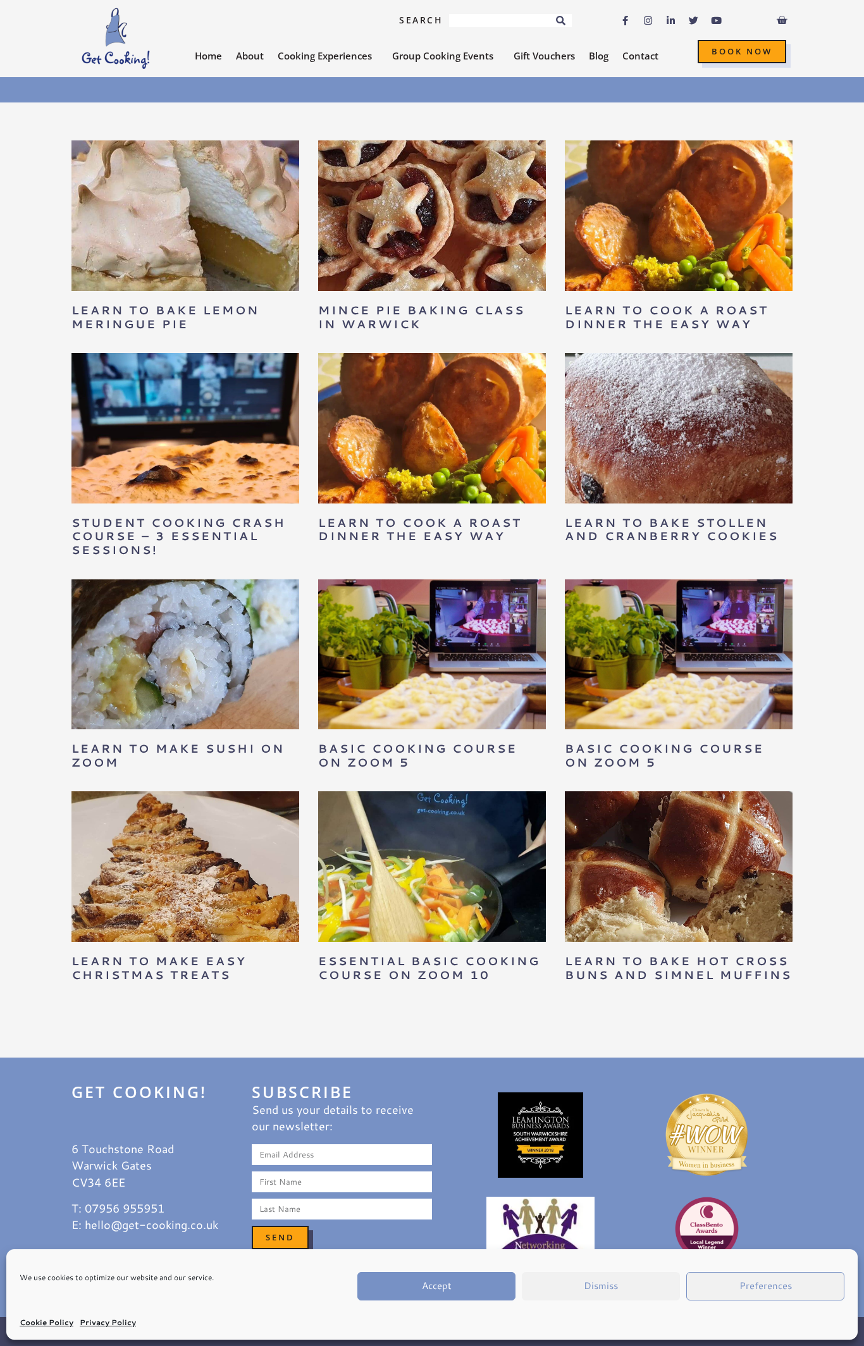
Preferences (765, 1285)
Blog (598, 55)
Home (208, 55)
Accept (437, 1285)
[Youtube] (716, 20)
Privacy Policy (108, 1322)
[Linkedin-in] (671, 20)
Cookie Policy (46, 1322)
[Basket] (781, 20)
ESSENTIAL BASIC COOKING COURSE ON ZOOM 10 (429, 968)
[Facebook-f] (625, 20)
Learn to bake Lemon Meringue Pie (165, 317)
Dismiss (601, 1285)
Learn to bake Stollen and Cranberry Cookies (672, 529)
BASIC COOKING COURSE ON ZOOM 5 (417, 755)
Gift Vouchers (544, 55)
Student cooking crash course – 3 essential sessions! (178, 536)
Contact (640, 55)
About (250, 55)
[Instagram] (648, 20)
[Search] (561, 20)
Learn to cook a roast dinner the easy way (666, 317)
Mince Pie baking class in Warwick (421, 317)
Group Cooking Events (442, 55)
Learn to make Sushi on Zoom (178, 755)
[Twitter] (693, 20)
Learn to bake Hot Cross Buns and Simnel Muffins (678, 968)
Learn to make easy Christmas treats (159, 968)
